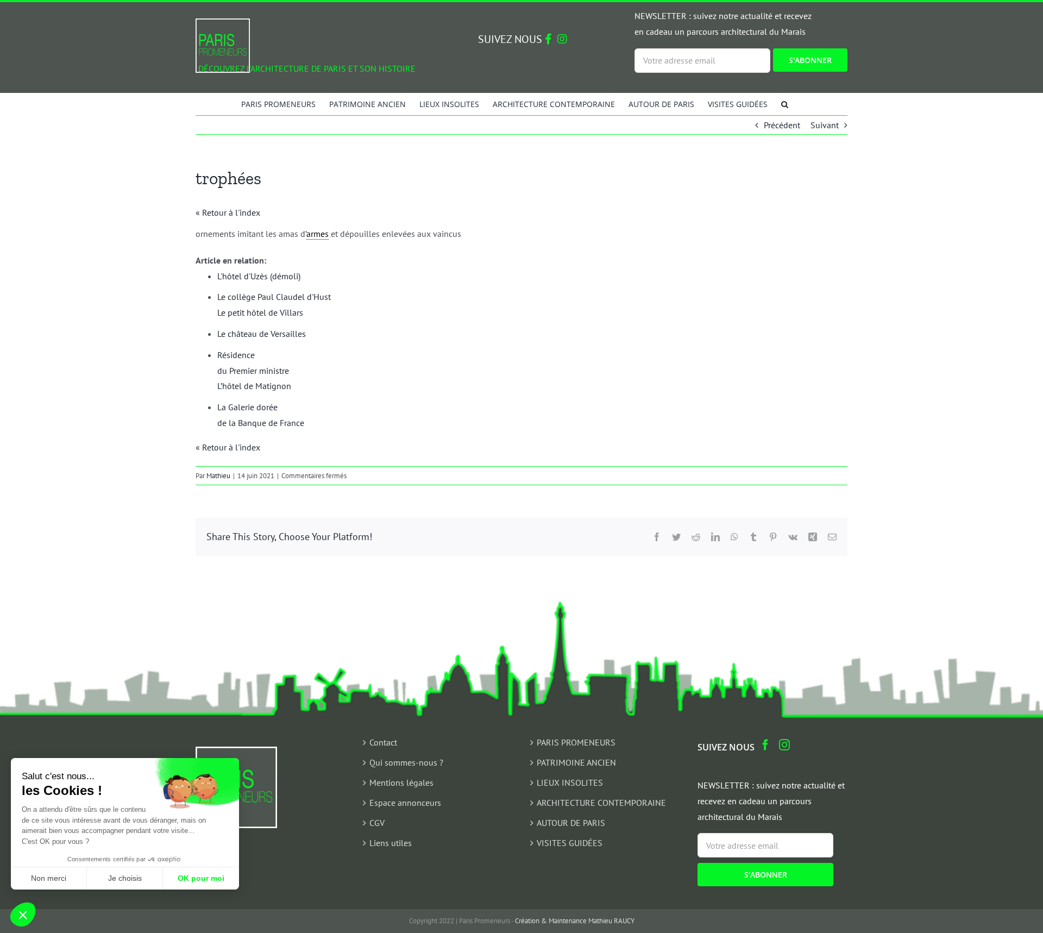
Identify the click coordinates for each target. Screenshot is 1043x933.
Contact (383, 742)
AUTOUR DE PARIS (571, 822)
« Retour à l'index (228, 212)
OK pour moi (201, 878)
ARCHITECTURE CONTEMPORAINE (601, 802)
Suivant (824, 125)
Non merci (48, 878)
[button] (784, 104)
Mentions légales (401, 782)
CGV (377, 822)
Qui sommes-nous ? (406, 762)
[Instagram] (784, 745)
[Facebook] (765, 745)
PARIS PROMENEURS (576, 742)
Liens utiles (390, 842)
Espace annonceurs (405, 802)
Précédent (782, 125)
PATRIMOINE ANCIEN (576, 762)
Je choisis (125, 878)
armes (317, 233)
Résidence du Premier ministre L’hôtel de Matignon (254, 370)
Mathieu (218, 475)
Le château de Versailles (261, 333)
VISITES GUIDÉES (569, 842)
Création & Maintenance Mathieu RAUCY (574, 920)
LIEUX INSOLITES (570, 782)
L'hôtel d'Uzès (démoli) (258, 276)
